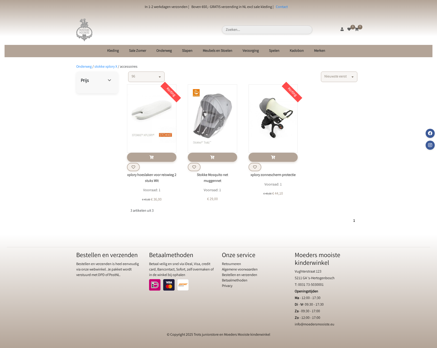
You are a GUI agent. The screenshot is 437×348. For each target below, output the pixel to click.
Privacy (227, 286)
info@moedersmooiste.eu (314, 324)
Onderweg (164, 51)
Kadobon (297, 51)
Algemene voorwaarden (240, 269)
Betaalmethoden (234, 280)
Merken (319, 51)
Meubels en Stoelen (217, 51)
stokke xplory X (105, 67)
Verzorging (251, 51)
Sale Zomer (137, 51)
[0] (349, 29)
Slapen (187, 51)
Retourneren (231, 264)
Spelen (274, 51)
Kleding (113, 51)
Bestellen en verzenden (239, 275)
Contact (282, 7)
